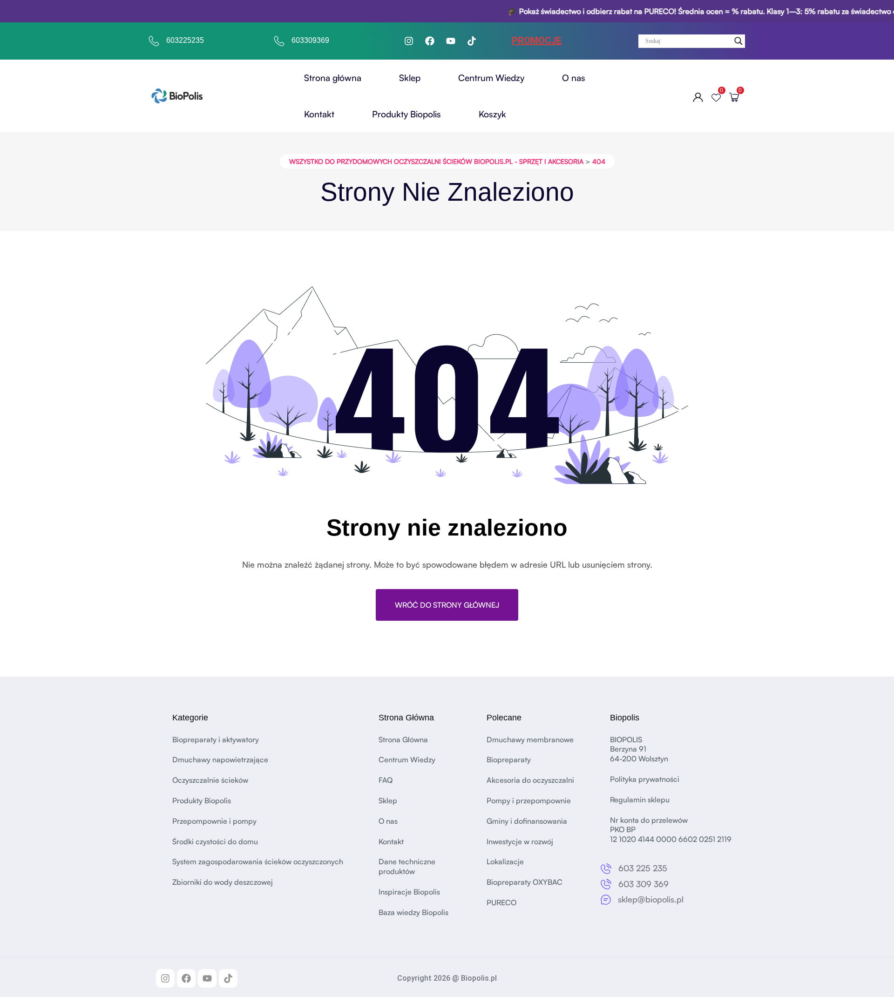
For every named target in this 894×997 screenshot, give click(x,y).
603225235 (185, 40)
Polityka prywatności (644, 779)
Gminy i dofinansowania (527, 821)
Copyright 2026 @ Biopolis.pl (447, 978)
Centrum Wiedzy (491, 77)
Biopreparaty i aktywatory (215, 739)
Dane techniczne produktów (407, 866)
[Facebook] (429, 41)
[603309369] (279, 41)
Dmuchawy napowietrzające (220, 759)
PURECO (501, 902)
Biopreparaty (509, 759)
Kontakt (319, 114)
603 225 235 (642, 868)
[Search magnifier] (738, 40)
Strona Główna (403, 739)
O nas (573, 77)
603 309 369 (643, 884)
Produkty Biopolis (406, 114)
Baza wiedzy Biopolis (413, 912)
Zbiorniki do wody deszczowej (222, 882)
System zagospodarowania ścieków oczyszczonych (257, 861)
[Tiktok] (471, 41)
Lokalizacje (505, 861)
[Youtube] (450, 41)
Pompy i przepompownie (529, 800)
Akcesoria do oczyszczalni (530, 780)
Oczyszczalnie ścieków (210, 780)
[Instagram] (409, 41)
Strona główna (332, 77)
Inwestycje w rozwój (520, 841)
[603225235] (154, 41)
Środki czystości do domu (215, 841)
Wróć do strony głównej (447, 605)
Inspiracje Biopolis (409, 891)
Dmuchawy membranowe (530, 739)
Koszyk (492, 114)
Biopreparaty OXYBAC (524, 882)
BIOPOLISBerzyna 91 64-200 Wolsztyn (639, 749)
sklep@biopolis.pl (651, 899)
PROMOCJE (537, 40)
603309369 (310, 40)
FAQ (386, 780)
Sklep (409, 77)
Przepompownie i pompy (214, 821)
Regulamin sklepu (640, 799)
